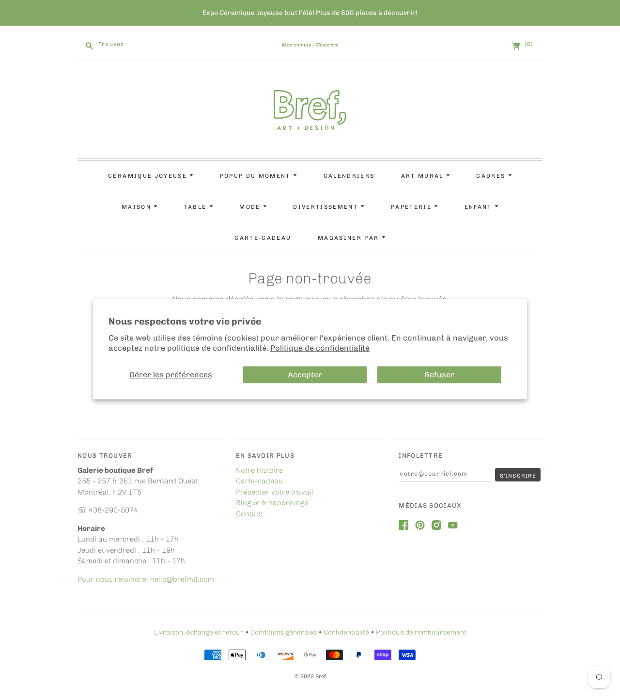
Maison (138, 206)
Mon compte (296, 45)
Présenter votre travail (274, 492)
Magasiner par (350, 237)
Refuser (439, 374)
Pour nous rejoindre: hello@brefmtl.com (147, 579)
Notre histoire (259, 470)
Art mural (423, 175)
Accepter (305, 374)
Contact (249, 514)
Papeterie (412, 206)
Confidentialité (346, 632)
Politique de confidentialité (320, 348)
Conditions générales (283, 632)
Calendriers (349, 175)
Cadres (492, 175)
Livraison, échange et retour (199, 632)
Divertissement (326, 206)
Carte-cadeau (262, 237)
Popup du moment (256, 175)
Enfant (480, 206)
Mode (251, 206)
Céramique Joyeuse (148, 175)
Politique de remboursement (421, 632)
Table (196, 206)
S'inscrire (327, 45)
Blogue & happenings (272, 502)
